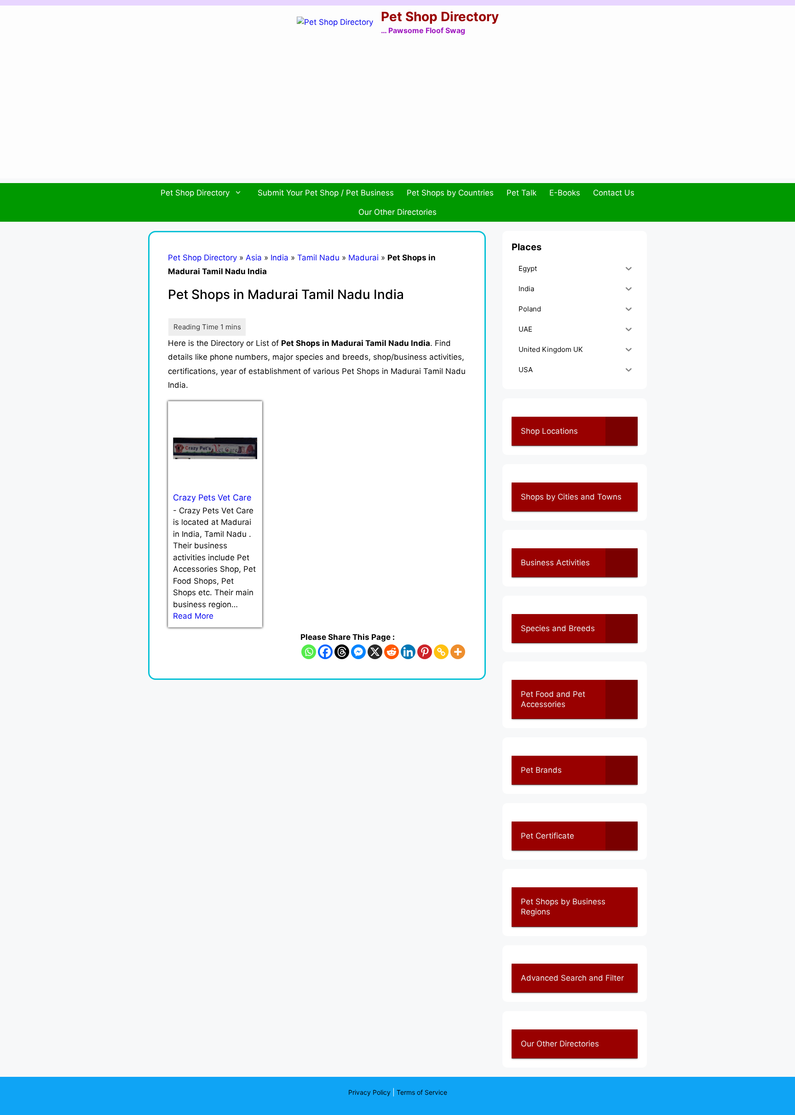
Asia (254, 257)
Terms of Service (422, 1092)
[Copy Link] (441, 651)
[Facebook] (325, 651)
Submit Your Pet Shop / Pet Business (326, 192)
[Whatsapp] (308, 651)
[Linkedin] (408, 651)
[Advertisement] (397, 114)
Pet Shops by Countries (450, 192)
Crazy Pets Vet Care (212, 497)
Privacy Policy (369, 1092)
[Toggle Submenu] (621, 431)
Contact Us (613, 192)
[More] (457, 651)
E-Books (564, 192)
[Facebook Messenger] (358, 651)
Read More (193, 616)
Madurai (363, 257)
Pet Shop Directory (440, 16)
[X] (375, 651)
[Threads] (341, 651)
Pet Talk (521, 192)
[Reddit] (391, 651)
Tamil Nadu (318, 257)
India (279, 257)
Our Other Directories (397, 212)
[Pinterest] (424, 651)
